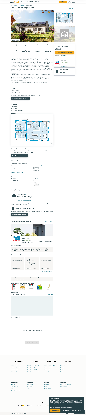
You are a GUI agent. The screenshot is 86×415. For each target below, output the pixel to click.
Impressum (29, 386)
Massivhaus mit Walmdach (33, 371)
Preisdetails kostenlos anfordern (65, 52)
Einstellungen (66, 410)
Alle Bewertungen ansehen (47, 271)
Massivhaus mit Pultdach (32, 369)
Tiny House (62, 371)
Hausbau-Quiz (63, 1)
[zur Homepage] (12, 5)
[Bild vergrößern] (51, 144)
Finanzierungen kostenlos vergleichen (24, 200)
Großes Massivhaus (15, 371)
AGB (28, 388)
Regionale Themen (51, 361)
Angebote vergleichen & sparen (19, 214)
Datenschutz (30, 384)
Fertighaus (62, 365)
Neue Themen (68, 361)
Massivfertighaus (47, 371)
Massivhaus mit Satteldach (33, 365)
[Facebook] (67, 413)
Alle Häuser (50, 294)
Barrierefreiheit (14, 386)
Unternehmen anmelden (65, 384)
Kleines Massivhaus (15, 369)
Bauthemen (35, 361)
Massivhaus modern (48, 369)
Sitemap (13, 388)
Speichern (71, 8)
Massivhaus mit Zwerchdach (50, 365)
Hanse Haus (21, 5)
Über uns (13, 384)
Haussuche (46, 384)
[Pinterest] (70, 413)
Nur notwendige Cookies (76, 410)
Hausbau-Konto (47, 388)
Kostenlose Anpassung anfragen (19, 155)
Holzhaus (62, 367)
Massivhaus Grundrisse (16, 365)
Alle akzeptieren (55, 410)
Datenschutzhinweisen (67, 407)
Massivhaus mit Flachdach (33, 367)
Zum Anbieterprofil (48, 221)
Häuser (23, 1)
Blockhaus (62, 369)
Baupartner (30, 1)
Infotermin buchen (64, 386)
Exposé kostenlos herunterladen (21, 98)
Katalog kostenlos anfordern (45, 241)
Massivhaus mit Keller (48, 367)
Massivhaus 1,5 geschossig (16, 367)
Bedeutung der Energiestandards (17, 172)
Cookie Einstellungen (15, 390)
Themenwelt (37, 1)
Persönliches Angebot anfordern (66, 74)
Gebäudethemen (19, 361)
